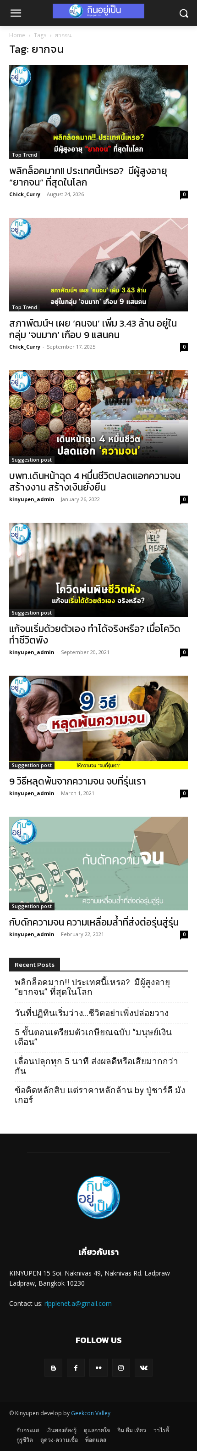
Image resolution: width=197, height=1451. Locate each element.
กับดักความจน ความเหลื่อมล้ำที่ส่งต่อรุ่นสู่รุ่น (94, 922)
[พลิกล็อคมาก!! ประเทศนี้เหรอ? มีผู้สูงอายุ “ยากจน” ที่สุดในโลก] (98, 112)
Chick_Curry (24, 194)
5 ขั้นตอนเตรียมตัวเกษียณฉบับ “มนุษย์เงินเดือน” (93, 1037)
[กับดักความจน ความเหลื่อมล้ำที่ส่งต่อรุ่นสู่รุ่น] (98, 863)
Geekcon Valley (90, 1413)
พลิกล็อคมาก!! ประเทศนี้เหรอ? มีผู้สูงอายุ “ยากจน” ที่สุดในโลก (88, 176)
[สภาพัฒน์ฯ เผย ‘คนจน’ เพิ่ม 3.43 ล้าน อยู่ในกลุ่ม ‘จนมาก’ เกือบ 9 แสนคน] (98, 264)
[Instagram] (121, 1368)
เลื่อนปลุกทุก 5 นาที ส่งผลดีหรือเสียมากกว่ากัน (96, 1066)
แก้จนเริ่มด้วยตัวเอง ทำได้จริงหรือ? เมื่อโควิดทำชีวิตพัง (95, 634)
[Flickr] (98, 1368)
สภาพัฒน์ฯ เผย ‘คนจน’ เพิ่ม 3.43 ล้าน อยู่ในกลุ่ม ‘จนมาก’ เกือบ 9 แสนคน (93, 329)
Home (17, 35)
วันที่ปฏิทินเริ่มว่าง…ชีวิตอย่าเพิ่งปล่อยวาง (92, 1013)
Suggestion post (32, 460)
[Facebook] (76, 1368)
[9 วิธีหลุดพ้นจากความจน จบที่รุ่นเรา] (98, 722)
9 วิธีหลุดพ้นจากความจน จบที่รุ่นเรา (77, 781)
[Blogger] (53, 1368)
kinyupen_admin (32, 499)
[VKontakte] (144, 1368)
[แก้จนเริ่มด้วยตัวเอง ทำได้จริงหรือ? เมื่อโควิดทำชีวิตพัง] (98, 569)
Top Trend (24, 155)
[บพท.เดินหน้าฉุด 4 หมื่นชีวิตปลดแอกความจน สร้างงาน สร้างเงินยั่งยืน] (98, 417)
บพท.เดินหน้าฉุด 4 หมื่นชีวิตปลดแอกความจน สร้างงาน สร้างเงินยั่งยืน (95, 481)
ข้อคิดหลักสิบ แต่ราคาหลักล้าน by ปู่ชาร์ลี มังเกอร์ (100, 1095)
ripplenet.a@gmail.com (78, 1303)
